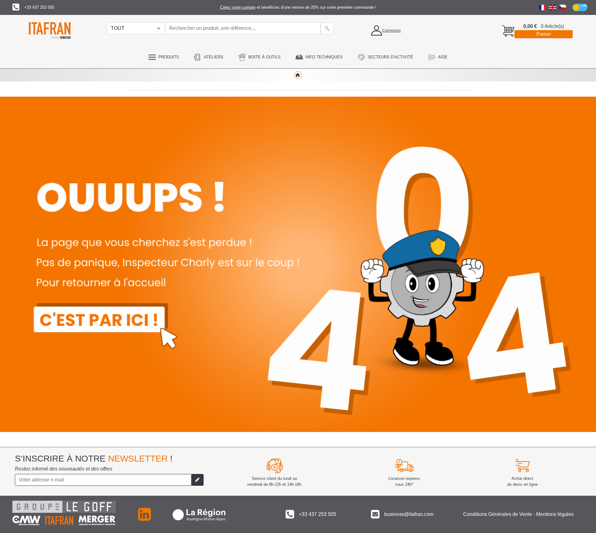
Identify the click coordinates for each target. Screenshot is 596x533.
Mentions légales (555, 514)
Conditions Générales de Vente (497, 514)
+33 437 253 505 (39, 7)
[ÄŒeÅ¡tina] (562, 7)
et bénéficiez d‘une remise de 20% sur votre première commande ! (298, 7)
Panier (543, 34)
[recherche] (327, 28)
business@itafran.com (408, 514)
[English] (553, 7)
